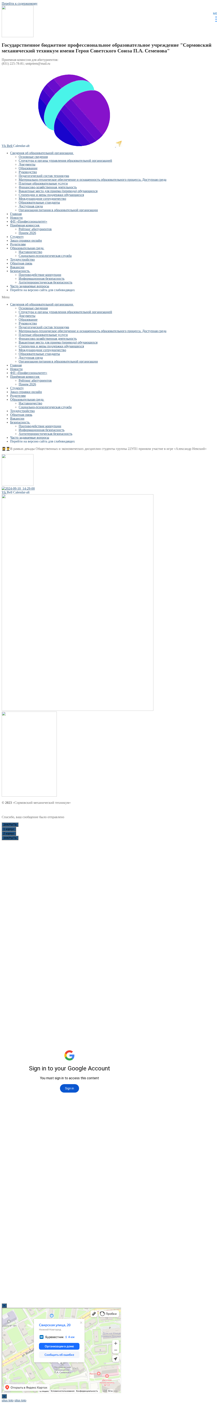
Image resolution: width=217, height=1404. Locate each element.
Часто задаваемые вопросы (29, 286)
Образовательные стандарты (39, 202)
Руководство (28, 172)
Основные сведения (33, 157)
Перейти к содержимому (20, 3)
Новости (16, 217)
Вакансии (17, 267)
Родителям (18, 244)
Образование (28, 168)
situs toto (8, 1400)
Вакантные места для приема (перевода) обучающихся (58, 191)
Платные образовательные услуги (43, 183)
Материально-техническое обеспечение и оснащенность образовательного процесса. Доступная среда (92, 179)
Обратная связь (21, 263)
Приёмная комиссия (24, 225)
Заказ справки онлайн (26, 240)
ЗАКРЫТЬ (10, 824)
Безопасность (19, 271)
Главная (16, 214)
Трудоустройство (22, 259)
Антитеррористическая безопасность (45, 282)
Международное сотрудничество (42, 198)
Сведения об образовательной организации (41, 153)
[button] (108, 297)
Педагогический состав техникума (44, 176)
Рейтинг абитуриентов (35, 229)
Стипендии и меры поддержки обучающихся (51, 195)
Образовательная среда (26, 248)
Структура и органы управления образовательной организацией (65, 160)
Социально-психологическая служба (45, 256)
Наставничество (30, 252)
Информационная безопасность (41, 278)
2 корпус (8, 833)
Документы (27, 164)
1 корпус (8, 829)
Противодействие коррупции (40, 275)
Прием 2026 (27, 233)
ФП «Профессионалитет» (28, 221)
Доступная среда (31, 206)
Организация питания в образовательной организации (58, 210)
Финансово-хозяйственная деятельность (48, 187)
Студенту (17, 236)
